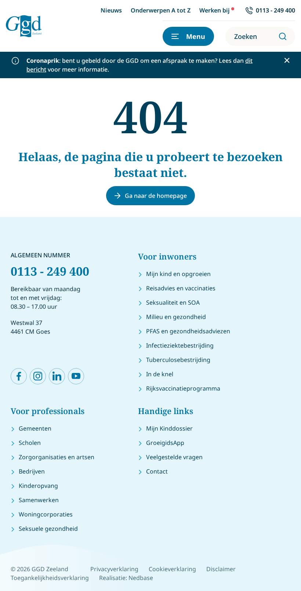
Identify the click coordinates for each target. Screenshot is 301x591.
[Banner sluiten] (287, 60)
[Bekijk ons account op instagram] (38, 376)
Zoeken (245, 36)
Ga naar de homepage (156, 196)
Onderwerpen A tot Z (161, 10)
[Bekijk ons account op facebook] (19, 376)
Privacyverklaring (114, 569)
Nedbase (140, 578)
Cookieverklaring (172, 569)
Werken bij (214, 10)
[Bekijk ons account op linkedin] (57, 376)
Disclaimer (221, 569)
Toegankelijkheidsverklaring (50, 578)
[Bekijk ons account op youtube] (76, 376)
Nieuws (111, 10)
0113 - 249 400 (50, 271)
